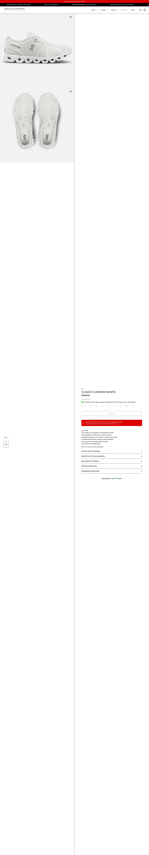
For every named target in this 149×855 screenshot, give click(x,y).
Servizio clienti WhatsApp (90, 451)
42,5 (126, 406)
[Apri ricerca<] (140, 10)
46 (102, 406)
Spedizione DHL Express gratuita (93, 456)
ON (82, 388)
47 (108, 406)
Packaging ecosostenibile (90, 471)
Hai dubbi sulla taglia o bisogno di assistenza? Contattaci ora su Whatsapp (109, 402)
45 (96, 406)
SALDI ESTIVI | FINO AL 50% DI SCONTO (74, 1)
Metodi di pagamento (89, 466)
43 (133, 406)
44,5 (90, 406)
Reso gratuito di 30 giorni (90, 461)
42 (120, 406)
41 (114, 406)
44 (83, 406)
